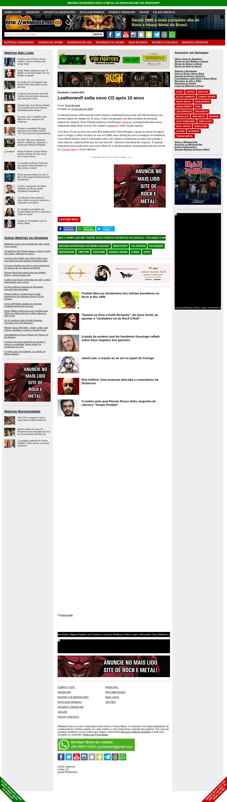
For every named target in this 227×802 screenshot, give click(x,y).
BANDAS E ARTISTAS (195, 42)
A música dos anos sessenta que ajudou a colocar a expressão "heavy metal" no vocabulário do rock (25, 344)
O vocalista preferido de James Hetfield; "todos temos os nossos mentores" (33, 443)
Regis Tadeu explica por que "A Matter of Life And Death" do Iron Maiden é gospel (33, 73)
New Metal (198, 116)
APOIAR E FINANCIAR (122, 12)
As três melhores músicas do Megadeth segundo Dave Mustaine (23, 288)
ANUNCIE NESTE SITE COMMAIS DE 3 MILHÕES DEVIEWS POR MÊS (216, 790)
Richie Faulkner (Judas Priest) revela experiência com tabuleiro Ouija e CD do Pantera (24, 296)
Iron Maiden (202, 101)
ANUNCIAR (33, 12)
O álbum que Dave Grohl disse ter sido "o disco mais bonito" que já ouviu (27, 280)
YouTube (99, 252)
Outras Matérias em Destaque (26, 237)
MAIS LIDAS (112, 697)
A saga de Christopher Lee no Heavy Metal (32, 222)
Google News (118, 252)
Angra (191, 91)
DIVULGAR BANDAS (92, 12)
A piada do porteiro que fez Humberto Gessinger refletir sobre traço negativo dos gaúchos (121, 338)
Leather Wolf (77, 92)
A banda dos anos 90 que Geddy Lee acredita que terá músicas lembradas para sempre (33, 107)
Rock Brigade (72, 105)
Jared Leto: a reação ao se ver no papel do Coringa (118, 358)
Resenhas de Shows (185, 83)
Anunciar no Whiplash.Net (188, 144)
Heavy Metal (183, 101)
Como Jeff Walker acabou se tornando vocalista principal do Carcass (23, 304)
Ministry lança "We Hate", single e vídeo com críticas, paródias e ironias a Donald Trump (26, 328)
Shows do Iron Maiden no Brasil (191, 61)
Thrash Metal (184, 136)
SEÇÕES (165, 42)
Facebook (156, 246)
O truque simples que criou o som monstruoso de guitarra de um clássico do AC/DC (27, 266)
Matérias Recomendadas (22, 411)
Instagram (66, 252)
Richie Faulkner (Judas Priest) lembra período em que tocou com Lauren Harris (32, 154)
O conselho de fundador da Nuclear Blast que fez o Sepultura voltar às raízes (33, 211)
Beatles (203, 91)
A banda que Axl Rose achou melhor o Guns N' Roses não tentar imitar (31, 61)
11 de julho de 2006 (82, 109)
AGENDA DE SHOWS (50, 42)
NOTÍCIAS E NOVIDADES (19, 42)
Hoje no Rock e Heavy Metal (189, 73)
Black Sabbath (185, 96)
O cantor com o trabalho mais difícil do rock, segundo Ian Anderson (31, 119)
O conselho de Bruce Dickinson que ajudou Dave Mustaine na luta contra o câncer (32, 165)
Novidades (63, 92)
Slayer (180, 131)
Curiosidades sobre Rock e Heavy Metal (196, 78)
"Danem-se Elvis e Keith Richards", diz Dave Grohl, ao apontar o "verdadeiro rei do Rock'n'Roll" (120, 316)
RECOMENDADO (115, 692)
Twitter (83, 252)
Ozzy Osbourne (185, 121)
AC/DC (179, 91)
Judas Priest (184, 106)
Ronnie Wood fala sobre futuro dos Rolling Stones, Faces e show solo (25, 273)
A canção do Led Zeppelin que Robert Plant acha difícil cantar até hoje (32, 84)
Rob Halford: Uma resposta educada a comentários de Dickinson (120, 381)
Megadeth (201, 111)
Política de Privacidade (95, 734)
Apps (146, 252)
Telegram (138, 246)
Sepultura (200, 126)
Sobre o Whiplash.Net (186, 142)
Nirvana (214, 116)
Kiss (197, 106)
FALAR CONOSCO (164, 12)
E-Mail (135, 252)
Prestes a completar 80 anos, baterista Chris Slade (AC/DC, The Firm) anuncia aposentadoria (33, 130)
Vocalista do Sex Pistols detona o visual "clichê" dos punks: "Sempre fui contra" (27, 252)
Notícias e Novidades (186, 71)
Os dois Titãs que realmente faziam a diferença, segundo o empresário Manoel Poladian (32, 142)
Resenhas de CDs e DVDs (188, 81)
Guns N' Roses (206, 96)
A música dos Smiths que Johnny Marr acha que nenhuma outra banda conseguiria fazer (26, 259)
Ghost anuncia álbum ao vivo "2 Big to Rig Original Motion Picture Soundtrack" (33, 177)
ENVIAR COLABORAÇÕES (60, 12)
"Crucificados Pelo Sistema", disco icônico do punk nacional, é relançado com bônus (33, 200)
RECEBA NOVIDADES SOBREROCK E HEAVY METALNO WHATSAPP (11, 790)
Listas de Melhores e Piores (189, 86)
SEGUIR (144, 12)
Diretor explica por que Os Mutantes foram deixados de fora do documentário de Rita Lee (33, 431)
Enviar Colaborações (186, 147)
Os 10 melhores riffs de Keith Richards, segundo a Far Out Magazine (23, 321)
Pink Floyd (205, 121)
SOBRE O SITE (13, 12)
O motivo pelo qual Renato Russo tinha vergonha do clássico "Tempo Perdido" (119, 403)
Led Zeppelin (184, 111)
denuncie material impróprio (136, 732)
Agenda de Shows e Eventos (190, 76)
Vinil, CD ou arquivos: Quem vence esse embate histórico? (32, 418)
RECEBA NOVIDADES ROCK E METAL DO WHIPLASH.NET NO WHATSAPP (114, 3)
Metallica (182, 116)
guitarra (127, 122)
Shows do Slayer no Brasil (188, 64)
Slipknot (193, 131)
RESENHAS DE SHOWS (110, 42)
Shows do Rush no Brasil (188, 66)
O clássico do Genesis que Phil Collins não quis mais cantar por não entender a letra (33, 96)
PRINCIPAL (111, 687)
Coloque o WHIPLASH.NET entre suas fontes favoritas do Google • (61, 237)
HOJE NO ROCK (138, 42)
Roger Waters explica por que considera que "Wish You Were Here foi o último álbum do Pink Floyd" (26, 313)
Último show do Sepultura (188, 59)
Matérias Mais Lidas (19, 52)
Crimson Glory (69, 149)
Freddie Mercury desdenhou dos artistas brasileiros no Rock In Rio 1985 (120, 295)
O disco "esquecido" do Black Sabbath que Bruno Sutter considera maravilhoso (31, 188)
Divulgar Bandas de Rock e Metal (192, 149)
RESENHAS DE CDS (79, 42)
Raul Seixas (183, 126)
